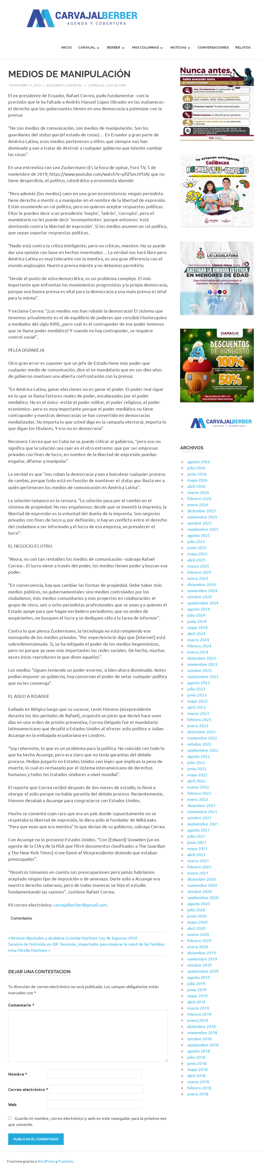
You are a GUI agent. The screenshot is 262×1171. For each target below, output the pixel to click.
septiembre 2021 (203, 823)
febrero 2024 (199, 645)
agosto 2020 (198, 903)
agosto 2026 (198, 461)
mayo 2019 (197, 995)
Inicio (66, 47)
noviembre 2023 (202, 664)
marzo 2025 (198, 565)
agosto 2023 (198, 682)
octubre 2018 (199, 1038)
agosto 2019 (198, 977)
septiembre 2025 (203, 529)
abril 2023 (196, 707)
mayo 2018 (197, 1069)
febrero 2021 (199, 866)
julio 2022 (196, 762)
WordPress (46, 1161)
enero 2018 (197, 1093)
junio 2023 (196, 694)
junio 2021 (196, 842)
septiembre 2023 (203, 676)
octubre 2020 (199, 891)
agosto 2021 (198, 829)
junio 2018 (196, 1063)
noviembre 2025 (202, 516)
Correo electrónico (28, 1089)
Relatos (242, 47)
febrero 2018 (199, 1087)
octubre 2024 (199, 596)
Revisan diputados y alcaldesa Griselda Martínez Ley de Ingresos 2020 (74, 937)
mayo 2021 (197, 848)
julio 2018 (196, 1056)
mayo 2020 (197, 921)
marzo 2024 (198, 639)
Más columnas (145, 47)
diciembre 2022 (201, 731)
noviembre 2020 (202, 885)
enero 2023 (197, 725)
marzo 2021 (198, 860)
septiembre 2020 (203, 897)
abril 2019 (196, 1001)
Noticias (178, 47)
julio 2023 (196, 688)
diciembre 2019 (201, 952)
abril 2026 (196, 486)
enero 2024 (197, 651)
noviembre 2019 (202, 958)
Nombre (17, 1074)
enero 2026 (197, 504)
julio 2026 (196, 467)
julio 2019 (196, 983)
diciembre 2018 (201, 1026)
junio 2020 (196, 915)
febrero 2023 (199, 719)
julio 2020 (196, 909)
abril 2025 (196, 559)
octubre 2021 (199, 817)
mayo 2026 (197, 479)
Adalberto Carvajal (64, 85)
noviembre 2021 (202, 811)
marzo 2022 (198, 786)
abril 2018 (196, 1075)
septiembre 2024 (203, 602)
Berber (113, 47)
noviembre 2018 (202, 1032)
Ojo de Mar (116, 85)
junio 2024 (196, 621)
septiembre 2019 (203, 971)
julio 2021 (196, 835)
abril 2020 (196, 928)
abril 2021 (196, 854)
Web (12, 1104)
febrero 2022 (199, 793)
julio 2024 (196, 614)
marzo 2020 (198, 934)
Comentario (21, 1005)
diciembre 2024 (201, 584)
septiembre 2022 (203, 750)
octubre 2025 (199, 522)
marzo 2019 (198, 1007)
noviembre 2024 (202, 590)
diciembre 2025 (201, 510)
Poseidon (65, 1161)
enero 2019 (197, 1020)
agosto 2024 (198, 608)
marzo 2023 (198, 713)
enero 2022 (197, 799)
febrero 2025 (199, 572)
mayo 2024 (197, 627)
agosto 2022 (198, 756)
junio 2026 (196, 473)
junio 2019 (196, 989)
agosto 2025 (198, 535)
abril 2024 (196, 633)
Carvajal (86, 47)
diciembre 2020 (201, 878)
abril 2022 (196, 780)
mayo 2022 (197, 774)
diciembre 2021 (201, 805)
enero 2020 (197, 946)
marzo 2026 (198, 492)
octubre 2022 (199, 743)
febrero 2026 (199, 498)
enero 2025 (197, 578)
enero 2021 (197, 872)
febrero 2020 (199, 940)
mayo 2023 (197, 700)
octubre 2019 (199, 964)
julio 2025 (196, 541)
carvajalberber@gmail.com (80, 904)
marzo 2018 (198, 1081)
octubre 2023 (199, 670)
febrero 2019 (199, 1014)
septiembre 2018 (203, 1044)
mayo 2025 (197, 553)
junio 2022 (196, 768)
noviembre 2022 (202, 737)
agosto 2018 (198, 1050)
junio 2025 (196, 547)
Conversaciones (213, 47)
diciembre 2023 (201, 657)
